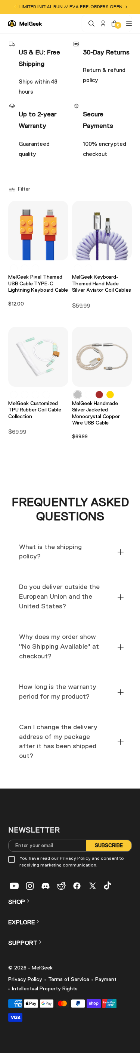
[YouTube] (14, 886)
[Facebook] (77, 886)
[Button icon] (60, 251)
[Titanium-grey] (88, 395)
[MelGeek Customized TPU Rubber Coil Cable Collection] (38, 357)
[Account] (102, 23)
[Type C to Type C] (25, 268)
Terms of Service (68, 979)
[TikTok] (108, 886)
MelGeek (42, 968)
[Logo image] (25, 23)
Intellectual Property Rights (45, 988)
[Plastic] (14, 395)
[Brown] (99, 395)
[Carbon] (35, 395)
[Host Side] (88, 268)
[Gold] (110, 395)
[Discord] (46, 886)
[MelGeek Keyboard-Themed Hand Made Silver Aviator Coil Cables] (102, 231)
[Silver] (78, 395)
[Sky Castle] (25, 395)
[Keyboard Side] (78, 268)
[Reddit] (61, 886)
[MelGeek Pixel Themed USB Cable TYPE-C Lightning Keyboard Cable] (38, 231)
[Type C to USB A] (14, 268)
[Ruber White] (46, 395)
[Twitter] (93, 886)
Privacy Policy (25, 979)
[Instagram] (30, 886)
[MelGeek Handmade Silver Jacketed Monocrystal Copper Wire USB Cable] (102, 357)
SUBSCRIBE (109, 845)
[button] (20, 189)
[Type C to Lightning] (35, 268)
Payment (105, 979)
